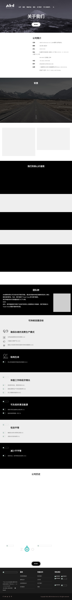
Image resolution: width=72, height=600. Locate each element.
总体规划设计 (23, 583)
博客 (38, 586)
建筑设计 (22, 579)
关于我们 (39, 583)
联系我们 (39, 576)
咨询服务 (22, 586)
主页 (20, 7)
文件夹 (39, 579)
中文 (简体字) (46, 7)
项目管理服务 (23, 576)
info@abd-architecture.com (46, 64)
